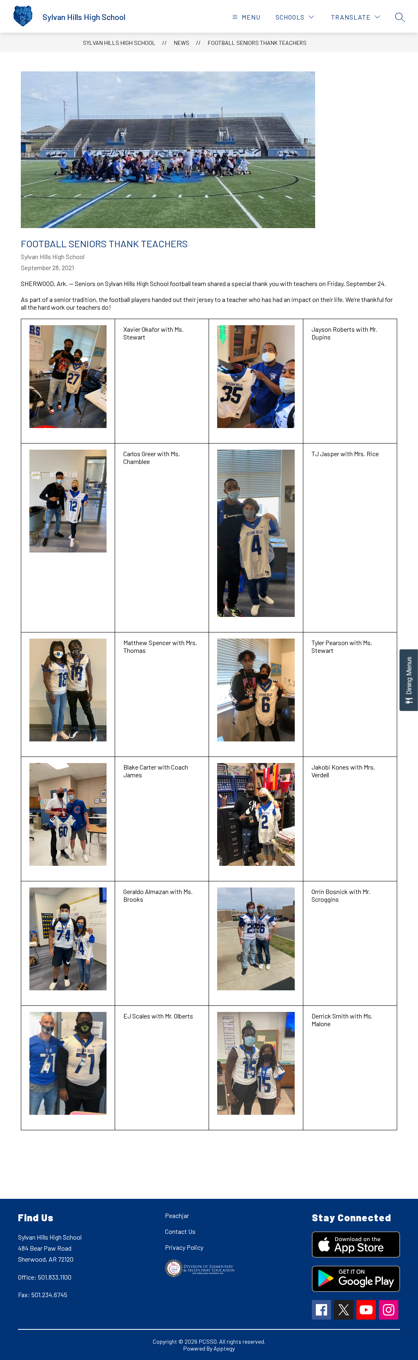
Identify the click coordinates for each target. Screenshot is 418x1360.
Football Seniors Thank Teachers (257, 42)
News (181, 42)
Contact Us (180, 1231)
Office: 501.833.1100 (44, 1277)
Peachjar (177, 1215)
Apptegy (224, 1348)
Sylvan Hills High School (119, 42)
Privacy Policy (184, 1247)
